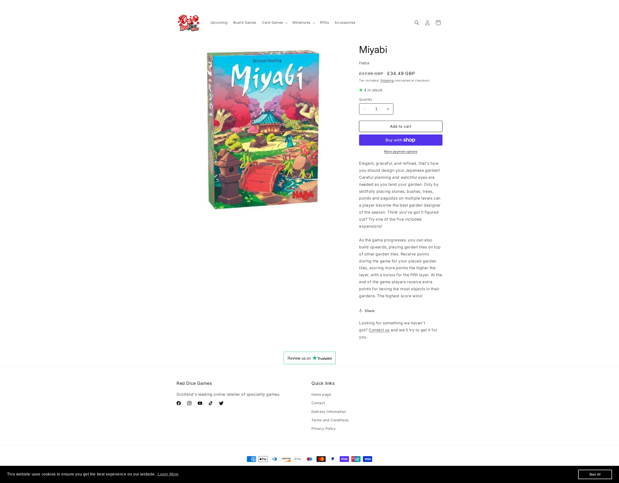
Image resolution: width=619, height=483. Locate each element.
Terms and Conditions (330, 420)
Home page (321, 395)
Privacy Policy (323, 428)
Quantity (365, 99)
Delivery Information (328, 411)
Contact (318, 403)
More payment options (400, 151)
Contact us (379, 329)
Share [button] (370, 311)
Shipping (387, 80)
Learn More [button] (168, 474)
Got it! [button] (595, 474)
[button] (274, 22)
